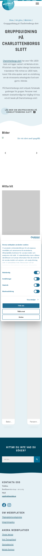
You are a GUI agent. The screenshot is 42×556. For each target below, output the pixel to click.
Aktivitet (28, 20)
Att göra (18, 20)
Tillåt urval (21, 311)
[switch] (37, 278)
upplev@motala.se (9, 496)
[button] (5, 153)
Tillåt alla (21, 306)
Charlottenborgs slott (12, 60)
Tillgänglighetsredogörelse (12, 517)
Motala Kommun (8, 549)
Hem (11, 20)
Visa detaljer (31, 299)
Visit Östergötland (9, 539)
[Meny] (37, 3)
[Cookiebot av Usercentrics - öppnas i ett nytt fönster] (31, 237)
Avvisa (21, 317)
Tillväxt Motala (7, 534)
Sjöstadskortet (8, 544)
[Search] (37, 459)
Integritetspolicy (8, 522)
